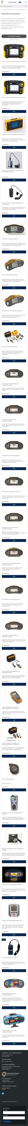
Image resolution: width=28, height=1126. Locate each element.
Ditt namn (5, 1110)
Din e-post (5, 1115)
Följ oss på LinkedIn (9, 1093)
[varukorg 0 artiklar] (26, 2)
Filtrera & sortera (15, 36)
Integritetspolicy (6, 1087)
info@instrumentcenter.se (8, 1081)
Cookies (4, 1089)
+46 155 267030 (5, 1080)
